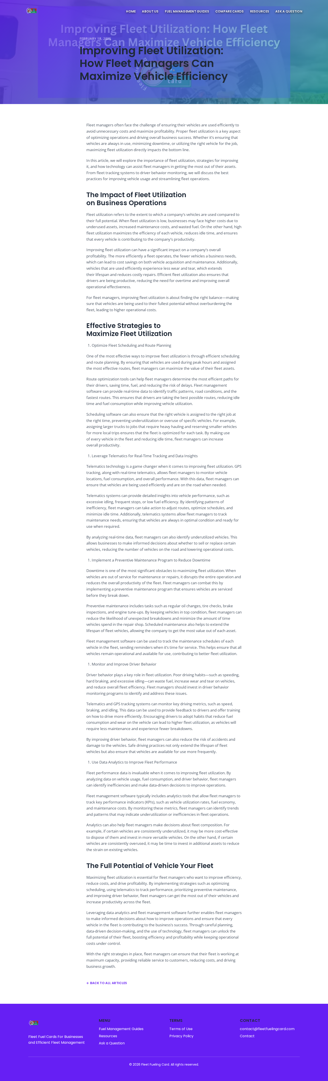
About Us (150, 11)
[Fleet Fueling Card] (31, 11)
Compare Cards (229, 11)
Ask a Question (288, 11)
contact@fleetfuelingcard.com (267, 1028)
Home (131, 11)
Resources (259, 11)
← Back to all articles (106, 983)
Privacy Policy (181, 1036)
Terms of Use (181, 1028)
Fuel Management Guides (187, 11)
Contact (247, 1036)
